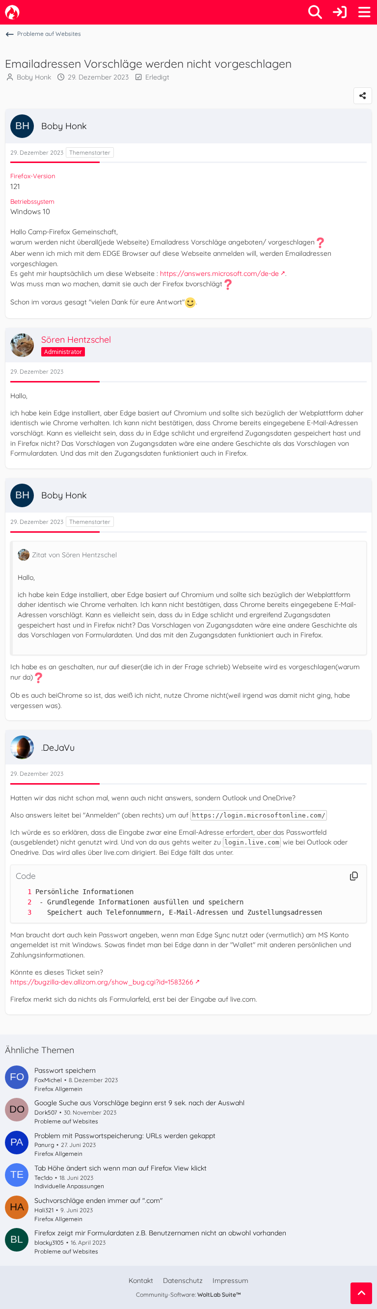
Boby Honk (34, 77)
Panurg (44, 1144)
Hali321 (44, 1210)
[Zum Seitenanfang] (361, 1293)
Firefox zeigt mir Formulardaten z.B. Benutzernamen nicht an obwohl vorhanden (160, 1232)
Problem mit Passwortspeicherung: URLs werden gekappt (124, 1135)
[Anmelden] (340, 12)
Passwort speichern (65, 1070)
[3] (19, 912)
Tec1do (43, 1177)
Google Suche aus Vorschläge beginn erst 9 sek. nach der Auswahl (139, 1102)
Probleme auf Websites (66, 1121)
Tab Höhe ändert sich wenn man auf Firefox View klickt (120, 1168)
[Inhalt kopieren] (354, 876)
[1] (19, 892)
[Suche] (315, 12)
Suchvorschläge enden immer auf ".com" (98, 1200)
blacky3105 (49, 1242)
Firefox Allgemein (58, 1088)
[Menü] (364, 12)
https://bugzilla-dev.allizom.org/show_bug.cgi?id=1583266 (101, 982)
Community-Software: (188, 1294)
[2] (19, 902)
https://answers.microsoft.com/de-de (219, 273)
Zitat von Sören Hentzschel (74, 554)
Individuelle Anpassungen (69, 1186)
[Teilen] (362, 95)
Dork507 (45, 1112)
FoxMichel (48, 1080)
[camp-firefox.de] (12, 12)
